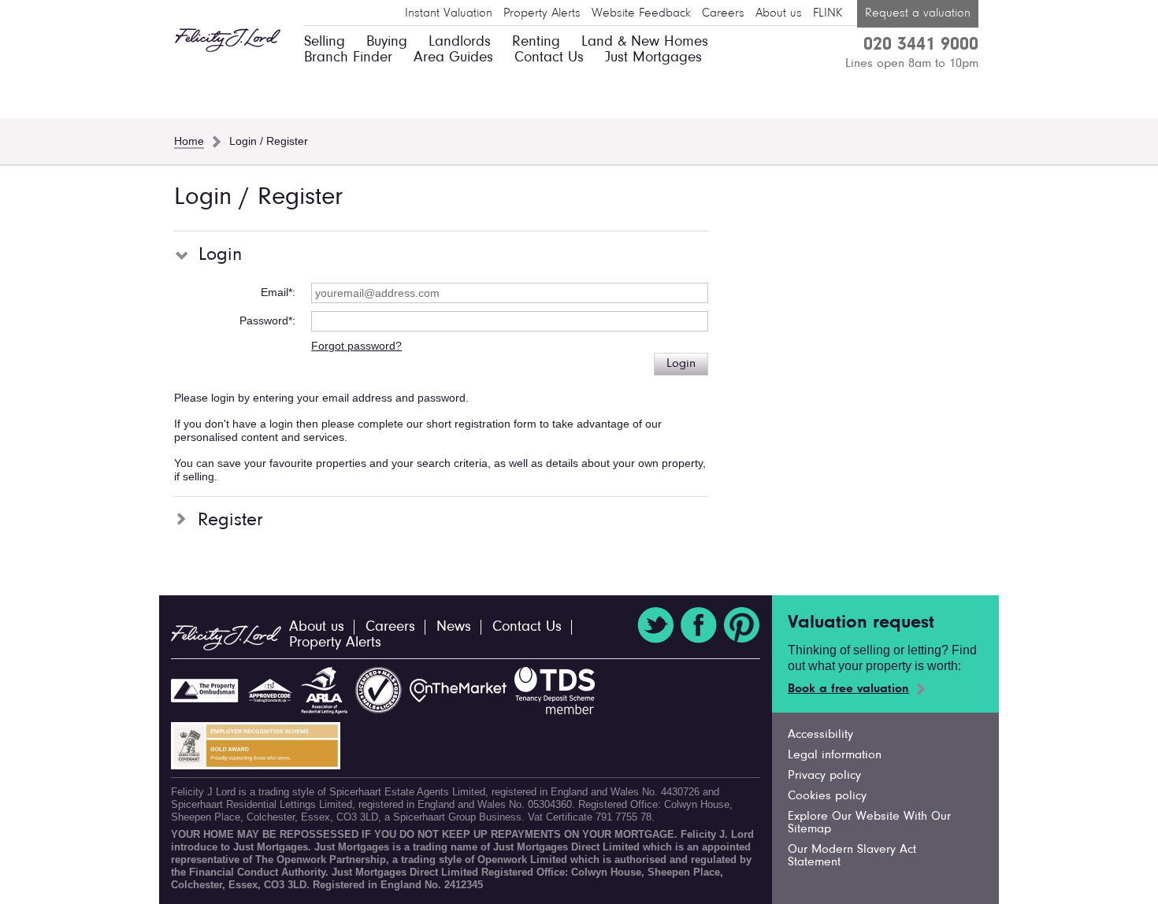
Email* (276, 292)
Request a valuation (918, 13)
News (453, 627)
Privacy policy (824, 775)
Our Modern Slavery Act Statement (852, 856)
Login (681, 364)
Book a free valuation (848, 689)
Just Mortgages (653, 57)
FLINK (827, 13)
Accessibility (820, 734)
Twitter (655, 625)
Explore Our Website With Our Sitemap (869, 822)
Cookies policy (827, 796)
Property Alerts (542, 13)
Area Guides (453, 57)
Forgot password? (356, 345)
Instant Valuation (448, 13)
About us (778, 13)
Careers (723, 13)
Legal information (834, 755)
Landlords (460, 42)
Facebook (699, 625)
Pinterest (742, 625)
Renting (536, 42)
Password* (265, 320)
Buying (386, 42)
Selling (324, 42)
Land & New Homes (644, 42)
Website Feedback (641, 13)
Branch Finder (348, 57)
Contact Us (549, 57)
